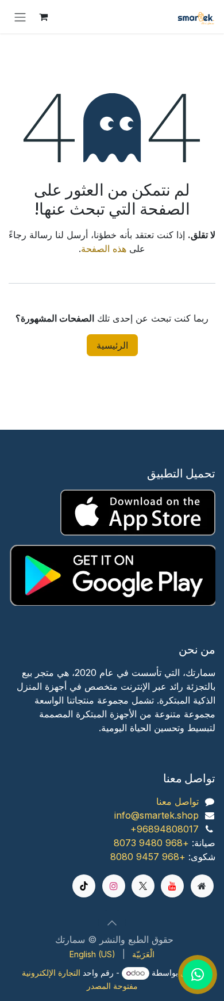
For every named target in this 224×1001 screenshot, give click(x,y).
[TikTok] (83, 885)
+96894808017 (164, 829)
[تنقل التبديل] (20, 17)
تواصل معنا (177, 801)
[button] (112, 923)
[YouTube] (172, 885)
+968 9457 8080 (148, 856)
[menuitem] (143, 954)
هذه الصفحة (103, 248)
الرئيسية (112, 345)
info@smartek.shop (156, 815)
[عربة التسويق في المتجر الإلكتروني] (43, 16)
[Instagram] (113, 885)
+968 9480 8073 (151, 843)
